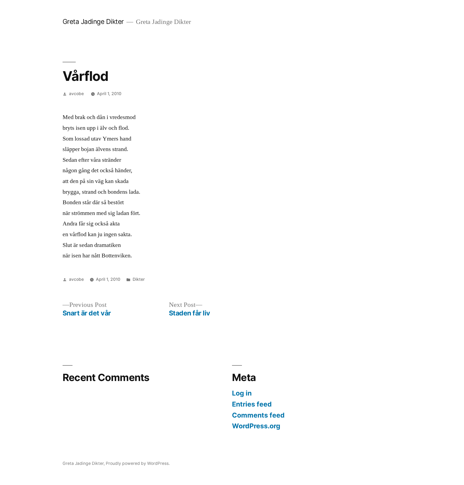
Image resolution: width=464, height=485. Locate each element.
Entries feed (252, 404)
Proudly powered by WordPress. (138, 463)
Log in (242, 393)
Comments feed (258, 415)
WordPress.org (256, 426)
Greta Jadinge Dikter (93, 21)
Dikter (139, 279)
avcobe (76, 93)
